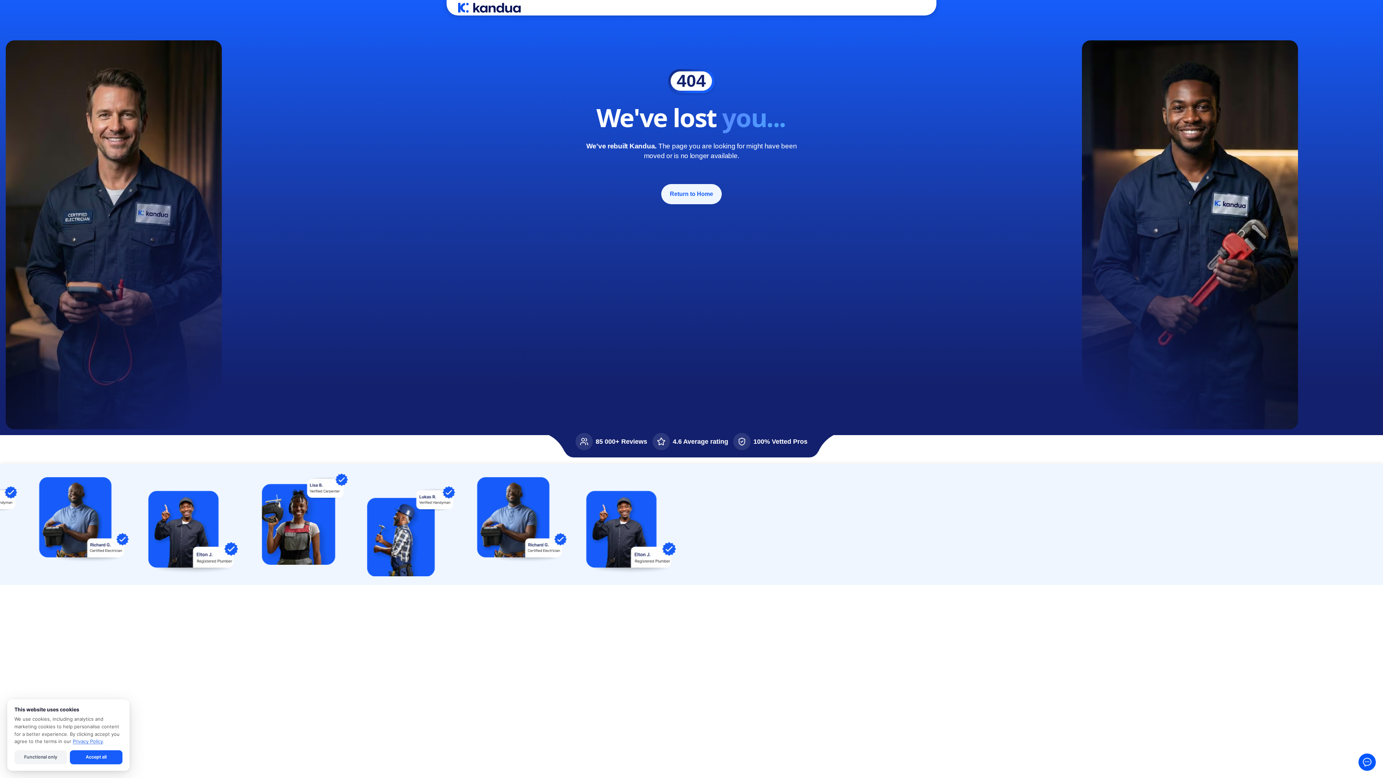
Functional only (40, 757)
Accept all (96, 757)
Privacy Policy (88, 741)
